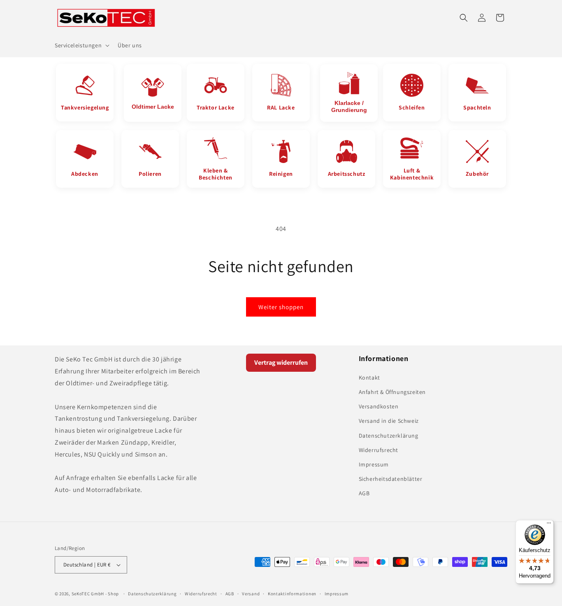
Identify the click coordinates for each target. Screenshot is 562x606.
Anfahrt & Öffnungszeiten (392, 392)
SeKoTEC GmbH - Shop (95, 594)
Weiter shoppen (281, 307)
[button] (81, 45)
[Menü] (549, 525)
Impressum (374, 464)
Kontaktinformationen (292, 594)
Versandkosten (379, 406)
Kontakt (369, 377)
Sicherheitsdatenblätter (391, 478)
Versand (251, 594)
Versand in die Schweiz (389, 420)
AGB (364, 493)
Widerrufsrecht (378, 450)
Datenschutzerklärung (388, 435)
